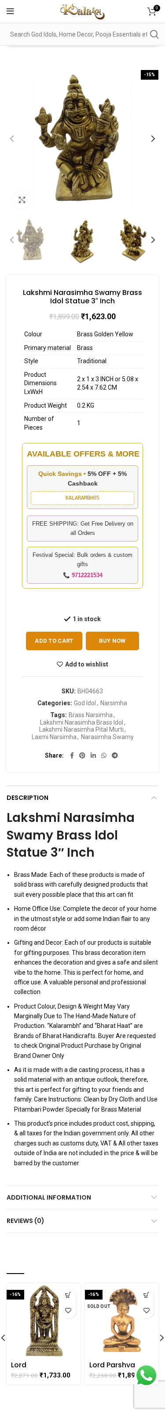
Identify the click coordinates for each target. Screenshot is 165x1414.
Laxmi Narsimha (54, 736)
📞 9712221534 (83, 575)
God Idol (85, 703)
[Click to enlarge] (22, 200)
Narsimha (113, 703)
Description (27, 797)
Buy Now (112, 640)
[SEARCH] (154, 34)
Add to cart (54, 640)
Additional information (49, 1197)
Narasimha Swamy (107, 736)
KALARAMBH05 (82, 498)
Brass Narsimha (91, 714)
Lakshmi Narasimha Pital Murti (81, 729)
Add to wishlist (86, 664)
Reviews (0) (25, 1220)
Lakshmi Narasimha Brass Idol (81, 722)
